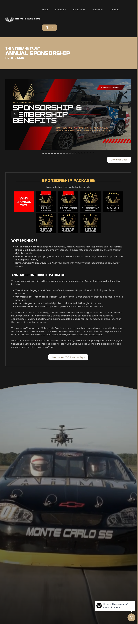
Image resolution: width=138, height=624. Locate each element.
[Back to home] (23, 18)
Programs (60, 9)
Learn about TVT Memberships (68, 357)
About (45, 9)
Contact (114, 9)
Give (51, 27)
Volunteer (97, 9)
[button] (15, 114)
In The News (79, 9)
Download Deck (119, 159)
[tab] (43, 153)
